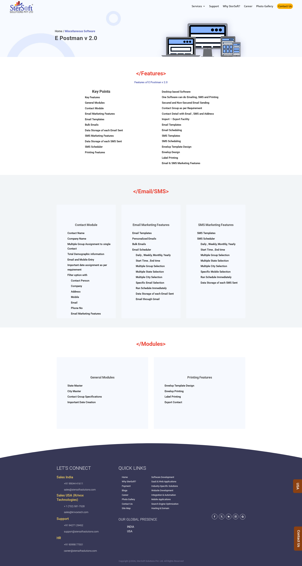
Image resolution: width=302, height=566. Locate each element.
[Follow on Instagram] (235, 516)
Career (125, 495)
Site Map (126, 508)
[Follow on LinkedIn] (228, 516)
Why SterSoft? (129, 481)
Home (125, 477)
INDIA (130, 526)
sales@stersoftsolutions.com (80, 489)
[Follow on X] (221, 516)
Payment (126, 486)
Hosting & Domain (160, 508)
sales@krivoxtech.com (76, 512)
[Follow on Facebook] (214, 516)
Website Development (162, 490)
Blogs (124, 490)
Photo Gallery (128, 499)
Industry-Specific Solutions (164, 486)
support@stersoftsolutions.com (81, 531)
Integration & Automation (163, 495)
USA (129, 531)
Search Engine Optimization (164, 504)
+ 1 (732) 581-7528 (74, 506)
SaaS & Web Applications (163, 481)
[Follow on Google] (242, 517)
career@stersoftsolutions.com (80, 550)
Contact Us (285, 6)
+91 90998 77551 (73, 544)
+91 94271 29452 (73, 525)
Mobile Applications (161, 499)
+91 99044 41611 (73, 483)
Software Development (162, 477)
